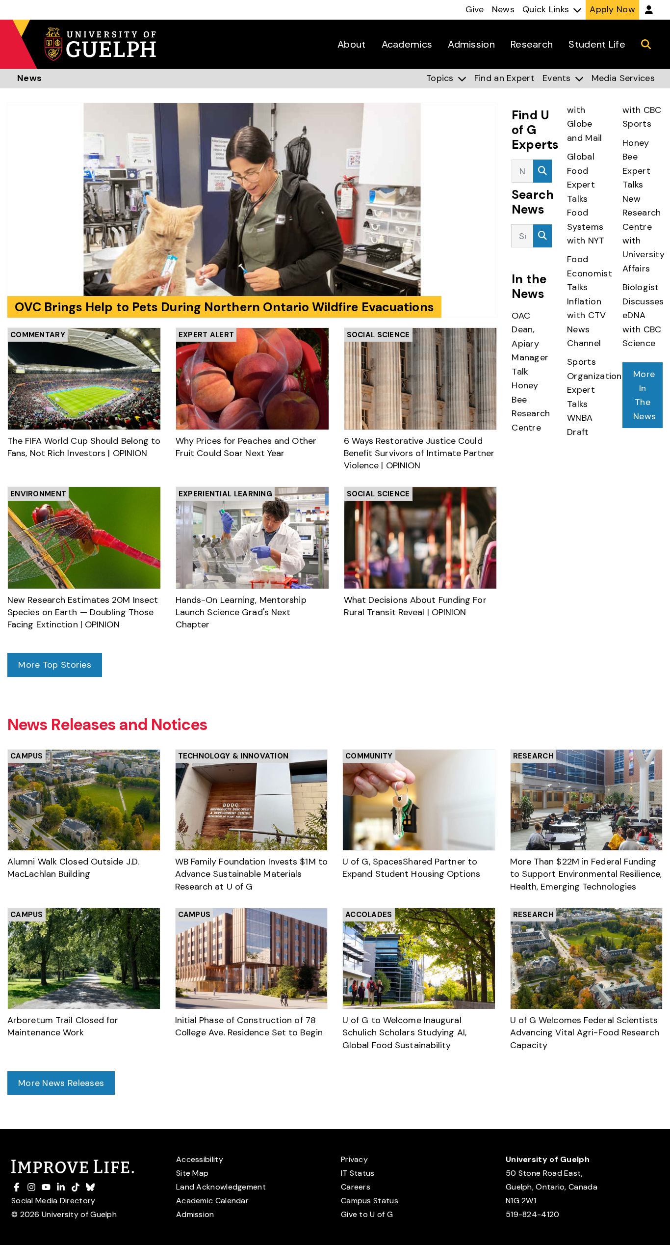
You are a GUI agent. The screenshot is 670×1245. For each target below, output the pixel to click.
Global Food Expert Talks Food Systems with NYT (587, 198)
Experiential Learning (225, 494)
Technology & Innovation (233, 756)
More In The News (644, 395)
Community (369, 756)
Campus (26, 756)
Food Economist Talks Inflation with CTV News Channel (589, 301)
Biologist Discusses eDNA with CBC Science (643, 315)
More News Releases (61, 1083)
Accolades (368, 915)
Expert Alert (206, 335)
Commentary (37, 335)
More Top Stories (54, 665)
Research (533, 756)
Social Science (378, 335)
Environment (38, 494)
